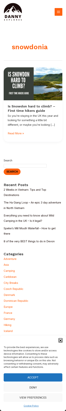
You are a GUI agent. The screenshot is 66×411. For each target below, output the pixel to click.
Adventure (10, 259)
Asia (6, 264)
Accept (32, 377)
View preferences (33, 397)
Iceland (8, 331)
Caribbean (10, 277)
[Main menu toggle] (58, 12)
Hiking (7, 325)
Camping (9, 270)
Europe (8, 307)
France (8, 313)
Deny (33, 387)
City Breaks (11, 283)
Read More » (16, 133)
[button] (60, 340)
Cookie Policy (31, 405)
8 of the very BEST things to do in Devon (29, 241)
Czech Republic (13, 289)
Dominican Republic (16, 300)
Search (8, 160)
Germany (9, 319)
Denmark (9, 295)
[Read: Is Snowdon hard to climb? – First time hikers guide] (33, 83)
